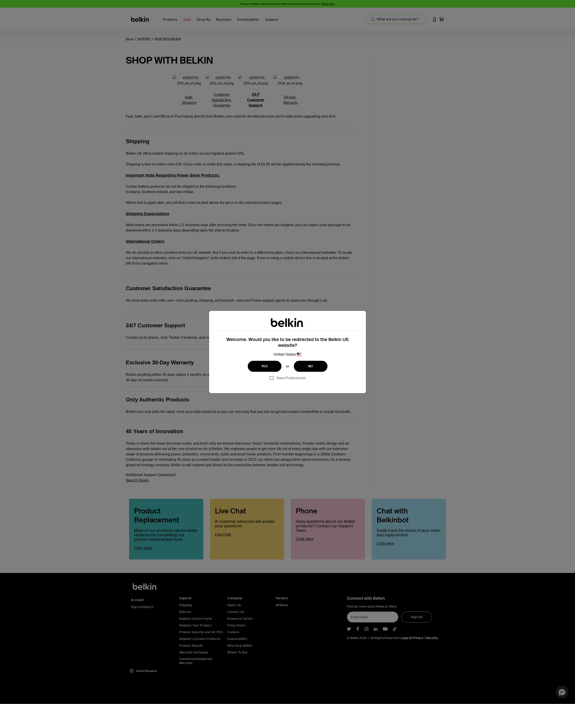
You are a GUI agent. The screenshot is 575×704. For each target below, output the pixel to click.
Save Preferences (290, 378)
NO (310, 366)
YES (264, 366)
